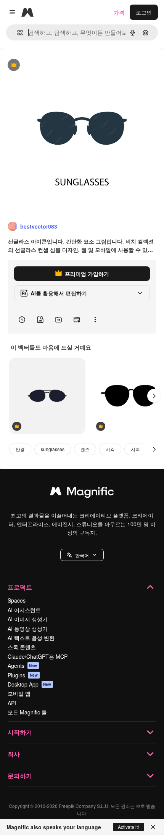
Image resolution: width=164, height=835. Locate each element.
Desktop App (29, 684)
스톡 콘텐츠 (22, 647)
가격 (119, 12)
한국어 (82, 555)
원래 (44, 65)
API (12, 703)
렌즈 (85, 449)
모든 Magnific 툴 (27, 712)
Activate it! (128, 827)
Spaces (17, 600)
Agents (22, 665)
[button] (82, 555)
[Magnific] (82, 493)
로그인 (144, 12)
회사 (14, 754)
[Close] (153, 827)
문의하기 (20, 775)
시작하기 (20, 732)
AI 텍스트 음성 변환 (31, 638)
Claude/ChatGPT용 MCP (38, 656)
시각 (110, 449)
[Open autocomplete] (16, 32)
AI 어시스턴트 (24, 610)
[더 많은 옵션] (95, 319)
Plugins (23, 675)
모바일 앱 (19, 693)
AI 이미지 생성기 (28, 619)
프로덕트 (20, 587)
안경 (20, 449)
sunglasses (52, 449)
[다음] (154, 396)
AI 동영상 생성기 (28, 628)
